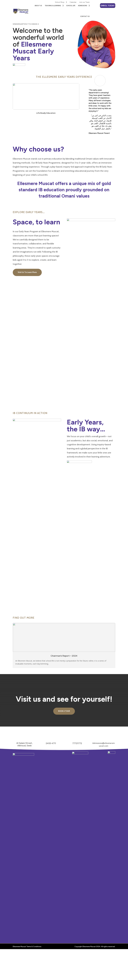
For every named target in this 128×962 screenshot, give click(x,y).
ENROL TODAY (107, 5)
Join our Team (84, 2)
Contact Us (85, 16)
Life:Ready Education (46, 113)
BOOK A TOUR (64, 711)
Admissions (82, 6)
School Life (70, 6)
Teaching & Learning (53, 6)
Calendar (73, 2)
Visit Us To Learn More (27, 272)
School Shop (59, 2)
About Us (38, 6)
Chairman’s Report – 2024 (64, 655)
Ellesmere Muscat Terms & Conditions (27, 946)
